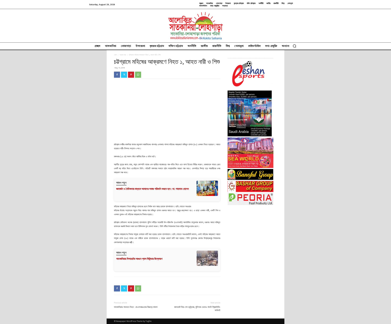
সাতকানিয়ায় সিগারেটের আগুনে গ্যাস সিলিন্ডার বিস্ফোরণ (139, 258)
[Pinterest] (131, 75)
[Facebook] (117, 75)
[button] (294, 46)
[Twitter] (124, 75)
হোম (115, 54)
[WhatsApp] (138, 75)
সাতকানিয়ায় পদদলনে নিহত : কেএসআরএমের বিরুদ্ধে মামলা (135, 307)
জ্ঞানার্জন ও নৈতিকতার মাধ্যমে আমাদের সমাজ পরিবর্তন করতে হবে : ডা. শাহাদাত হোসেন (152, 188)
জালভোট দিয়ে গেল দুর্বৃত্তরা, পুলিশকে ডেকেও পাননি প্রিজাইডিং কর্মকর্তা (197, 309)
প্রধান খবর (123, 54)
